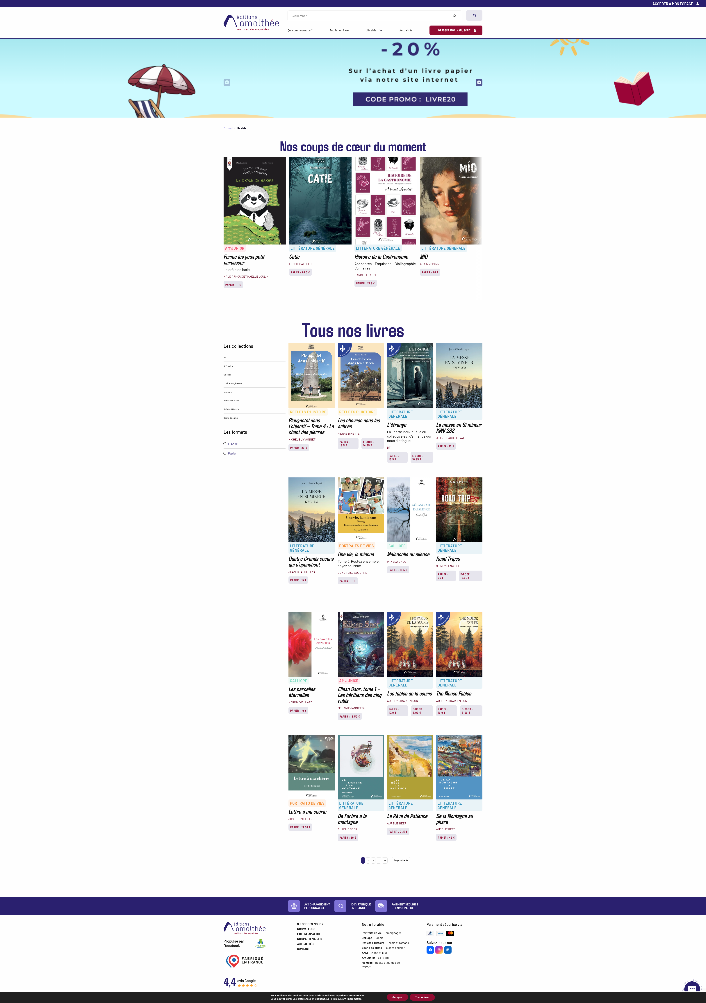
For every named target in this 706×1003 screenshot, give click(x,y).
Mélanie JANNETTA (351, 708)
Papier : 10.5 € (398, 569)
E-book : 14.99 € (368, 443)
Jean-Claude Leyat (450, 438)
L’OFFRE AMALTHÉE (309, 934)
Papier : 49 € (446, 837)
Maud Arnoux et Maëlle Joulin (246, 276)
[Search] (454, 15)
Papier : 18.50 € (350, 716)
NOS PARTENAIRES (309, 939)
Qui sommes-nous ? (300, 30)
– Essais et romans (385, 942)
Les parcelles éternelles (301, 692)
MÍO (423, 256)
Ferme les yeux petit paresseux (244, 259)
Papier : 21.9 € (365, 283)
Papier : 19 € (298, 710)
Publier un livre (339, 30)
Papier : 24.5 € (300, 272)
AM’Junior (234, 248)
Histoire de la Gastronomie (381, 256)
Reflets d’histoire (231, 409)
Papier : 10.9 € (394, 710)
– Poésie (373, 937)
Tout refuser (422, 997)
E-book (233, 443)
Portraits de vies (231, 400)
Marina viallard (300, 702)
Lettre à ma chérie (307, 811)
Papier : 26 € (348, 837)
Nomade (228, 392)
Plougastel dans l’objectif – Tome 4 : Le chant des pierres (311, 426)
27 (385, 860)
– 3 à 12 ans (375, 957)
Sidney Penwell (448, 566)
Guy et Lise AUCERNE (352, 572)
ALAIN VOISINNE (430, 264)
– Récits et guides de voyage (381, 964)
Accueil (228, 128)
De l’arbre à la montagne (352, 818)
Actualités (406, 30)
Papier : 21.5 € (398, 831)
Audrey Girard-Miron (402, 700)
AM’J (226, 357)
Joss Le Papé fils (300, 819)
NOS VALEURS (306, 929)
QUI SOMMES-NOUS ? (310, 924)
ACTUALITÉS (305, 944)
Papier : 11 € (233, 284)
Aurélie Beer (347, 829)
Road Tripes (448, 558)
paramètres (354, 999)
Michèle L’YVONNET (301, 439)
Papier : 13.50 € (300, 827)
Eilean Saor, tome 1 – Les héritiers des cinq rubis (359, 694)
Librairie (371, 30)
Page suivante (401, 860)
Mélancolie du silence (408, 554)
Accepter (397, 997)
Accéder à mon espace (672, 3)
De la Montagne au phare (454, 818)
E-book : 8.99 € (418, 710)
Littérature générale (312, 248)
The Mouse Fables (453, 693)
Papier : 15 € (446, 446)
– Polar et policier (383, 947)
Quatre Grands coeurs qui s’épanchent (310, 561)
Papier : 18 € (348, 581)
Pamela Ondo (396, 561)
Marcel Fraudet (366, 275)
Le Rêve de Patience (407, 816)
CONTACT (303, 948)
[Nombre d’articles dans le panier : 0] (474, 15)
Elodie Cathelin (301, 264)
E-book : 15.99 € (466, 575)
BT (389, 447)
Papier (232, 453)
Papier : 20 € (430, 272)
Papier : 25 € (443, 575)
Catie (294, 256)
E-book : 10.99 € (417, 457)
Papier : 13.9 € (394, 457)
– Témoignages (382, 932)
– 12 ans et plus (375, 952)
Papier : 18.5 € (345, 443)
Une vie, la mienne (356, 554)
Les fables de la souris (409, 693)
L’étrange (396, 424)
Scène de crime (231, 417)
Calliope (227, 374)
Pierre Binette (349, 433)
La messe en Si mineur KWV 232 (459, 427)
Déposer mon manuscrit (454, 30)
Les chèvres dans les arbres (359, 423)
